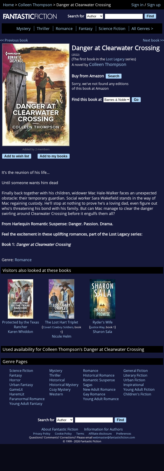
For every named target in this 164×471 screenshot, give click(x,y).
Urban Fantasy (21, 384)
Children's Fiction (137, 394)
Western (56, 394)
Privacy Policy (41, 433)
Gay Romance (94, 394)
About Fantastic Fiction (59, 429)
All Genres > (143, 28)
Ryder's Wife (103, 322)
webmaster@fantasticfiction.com (114, 437)
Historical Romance (98, 375)
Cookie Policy (63, 433)
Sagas (87, 384)
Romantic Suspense (99, 380)
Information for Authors (103, 429)
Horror (15, 380)
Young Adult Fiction (139, 389)
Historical (57, 380)
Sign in (137, 4)
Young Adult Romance (101, 398)
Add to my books (53, 156)
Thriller (43, 28)
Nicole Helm (61, 336)
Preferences (123, 433)
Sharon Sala (102, 331)
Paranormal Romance (27, 398)
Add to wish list (16, 156)
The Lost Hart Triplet (61, 322)
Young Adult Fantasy (25, 403)
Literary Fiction (135, 375)
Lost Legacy (115, 59)
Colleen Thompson (107, 64)
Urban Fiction (134, 380)
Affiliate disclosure (100, 433)
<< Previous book (14, 40)
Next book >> (153, 40)
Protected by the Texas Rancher (20, 324)
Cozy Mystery (59, 389)
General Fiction (135, 370)
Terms (80, 433)
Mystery (23, 28)
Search (113, 76)
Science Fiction (112, 28)
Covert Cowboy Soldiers (58, 327)
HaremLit (16, 394)
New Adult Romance (99, 389)
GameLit (16, 389)
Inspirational (133, 384)
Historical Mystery (63, 384)
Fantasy (85, 28)
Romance (64, 28)
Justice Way (97, 327)
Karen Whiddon (20, 331)
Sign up (154, 4)
